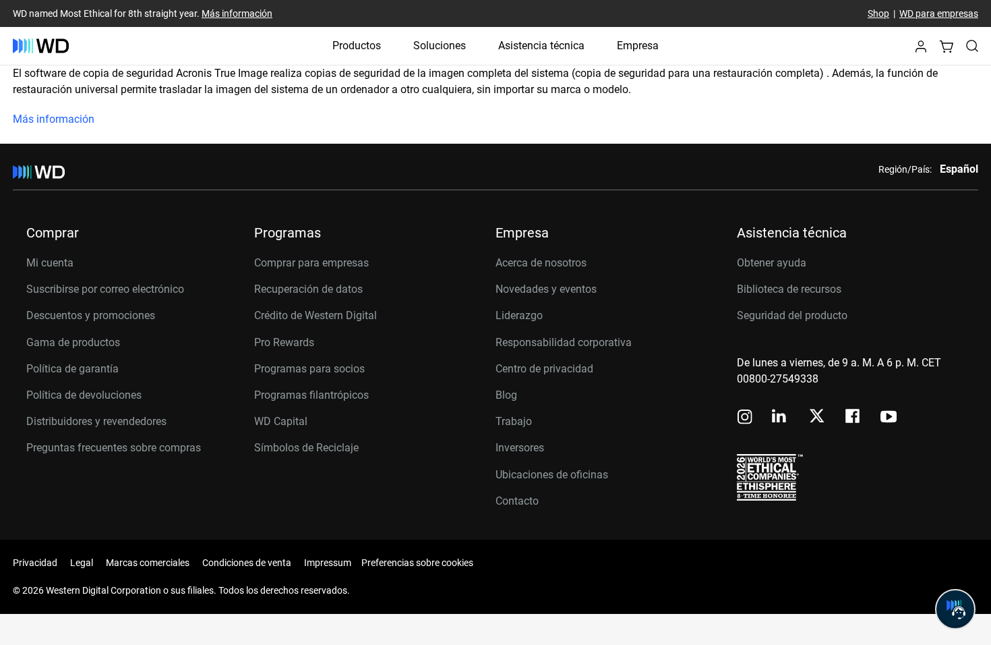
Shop (878, 13)
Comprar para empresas (311, 262)
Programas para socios (309, 368)
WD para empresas (938, 13)
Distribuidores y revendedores (96, 421)
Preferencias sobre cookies (417, 562)
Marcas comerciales (147, 562)
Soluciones (439, 45)
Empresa (638, 45)
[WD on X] (817, 417)
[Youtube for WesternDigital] (888, 418)
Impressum (327, 562)
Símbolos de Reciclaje (306, 447)
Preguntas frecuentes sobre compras (113, 447)
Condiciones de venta (246, 562)
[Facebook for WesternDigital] (853, 418)
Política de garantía (72, 368)
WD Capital (280, 421)
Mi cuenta (49, 262)
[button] (921, 50)
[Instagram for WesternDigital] (745, 418)
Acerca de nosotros (541, 262)
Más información (237, 13)
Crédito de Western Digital (315, 315)
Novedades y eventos (546, 289)
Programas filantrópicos (311, 395)
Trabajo (514, 421)
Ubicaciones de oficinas (552, 474)
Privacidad (35, 562)
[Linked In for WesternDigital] (780, 418)
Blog (506, 395)
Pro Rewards (284, 342)
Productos (356, 45)
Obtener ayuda (771, 262)
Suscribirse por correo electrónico (105, 289)
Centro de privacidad (544, 368)
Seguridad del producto (792, 315)
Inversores (520, 447)
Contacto (517, 501)
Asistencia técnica (541, 45)
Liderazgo (519, 315)
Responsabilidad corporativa (564, 342)
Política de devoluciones (84, 395)
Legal (81, 562)
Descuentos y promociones (90, 315)
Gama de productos (73, 342)
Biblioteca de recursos (789, 289)
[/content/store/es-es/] (41, 46)
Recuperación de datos (308, 289)
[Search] (972, 46)
